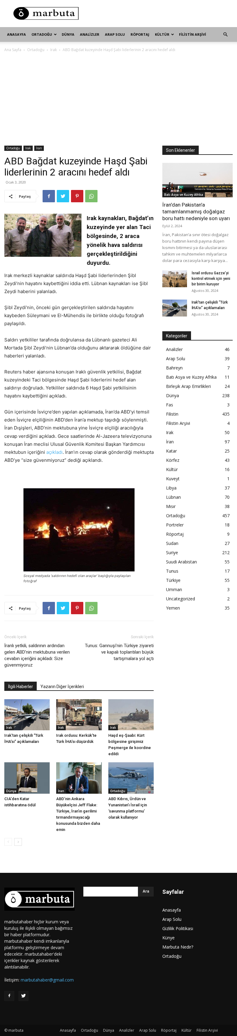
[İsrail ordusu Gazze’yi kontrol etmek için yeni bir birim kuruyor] (174, 278)
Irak (53, 49)
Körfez (172, 460)
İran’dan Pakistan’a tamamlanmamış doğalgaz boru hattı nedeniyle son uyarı (196, 211)
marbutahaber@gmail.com (47, 980)
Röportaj (140, 34)
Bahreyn (174, 368)
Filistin (172, 414)
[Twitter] (63, 196)
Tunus (172, 571)
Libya (171, 488)
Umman (174, 589)
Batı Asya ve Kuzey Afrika (183, 194)
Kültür (162, 34)
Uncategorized (180, 599)
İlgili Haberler (20, 686)
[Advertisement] (160, 13)
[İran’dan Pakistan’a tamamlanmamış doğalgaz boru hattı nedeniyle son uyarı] (197, 180)
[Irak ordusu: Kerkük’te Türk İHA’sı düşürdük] (79, 714)
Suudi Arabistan (181, 562)
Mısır (171, 506)
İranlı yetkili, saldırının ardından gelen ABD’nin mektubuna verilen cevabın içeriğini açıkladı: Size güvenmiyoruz (37, 655)
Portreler (175, 525)
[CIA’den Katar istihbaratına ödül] (27, 777)
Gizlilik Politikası (177, 928)
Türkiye (173, 580)
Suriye (172, 552)
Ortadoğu (41, 34)
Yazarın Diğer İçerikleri (62, 686)
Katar (171, 451)
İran (39, 148)
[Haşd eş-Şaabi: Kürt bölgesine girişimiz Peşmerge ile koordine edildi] (131, 714)
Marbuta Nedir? (177, 947)
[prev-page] (8, 842)
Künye (168, 938)
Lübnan (173, 497)
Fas (169, 405)
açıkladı (54, 452)
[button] (225, 35)
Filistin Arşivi (192, 34)
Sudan (172, 543)
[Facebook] (49, 196)
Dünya (68, 34)
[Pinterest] (77, 196)
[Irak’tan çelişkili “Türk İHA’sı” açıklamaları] (27, 714)
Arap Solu (115, 34)
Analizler (89, 34)
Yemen (173, 608)
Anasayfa (16, 34)
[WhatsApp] (91, 196)
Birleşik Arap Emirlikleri (188, 386)
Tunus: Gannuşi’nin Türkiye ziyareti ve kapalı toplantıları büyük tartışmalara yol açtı (119, 652)
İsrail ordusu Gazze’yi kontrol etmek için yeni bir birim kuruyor (211, 278)
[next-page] (18, 842)
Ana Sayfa (12, 49)
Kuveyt (173, 479)
